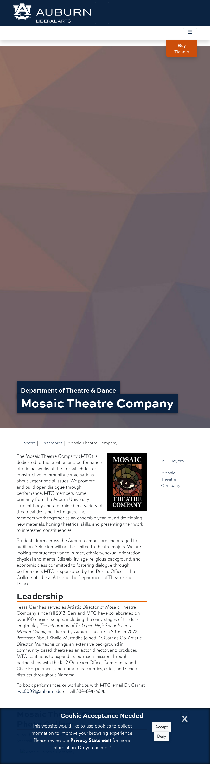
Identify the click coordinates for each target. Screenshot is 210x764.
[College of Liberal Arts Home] (52, 13)
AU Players (173, 461)
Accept (161, 727)
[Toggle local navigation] (190, 33)
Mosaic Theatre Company (170, 479)
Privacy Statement (90, 740)
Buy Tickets (181, 48)
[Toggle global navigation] (102, 13)
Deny (161, 736)
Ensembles (51, 443)
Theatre (28, 443)
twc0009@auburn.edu (39, 691)
